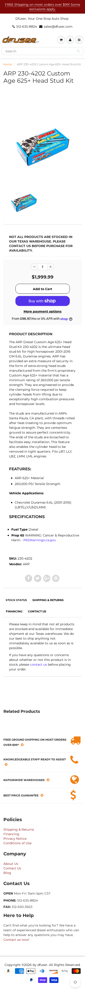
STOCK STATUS (16, 600)
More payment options (42, 311)
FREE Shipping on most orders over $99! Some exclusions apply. (42, 6)
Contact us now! (16, 940)
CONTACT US (37, 611)
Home (7, 64)
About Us (10, 864)
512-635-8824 (26, 26)
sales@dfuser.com (58, 26)
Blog (7, 873)
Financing (11, 834)
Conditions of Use (17, 843)
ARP (26, 564)
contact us (38, 664)
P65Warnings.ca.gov (39, 540)
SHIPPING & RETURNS (48, 600)
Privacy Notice (15, 839)
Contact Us (12, 868)
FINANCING (14, 611)
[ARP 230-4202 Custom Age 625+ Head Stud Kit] (42, 147)
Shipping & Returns (18, 829)
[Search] (78, 51)
